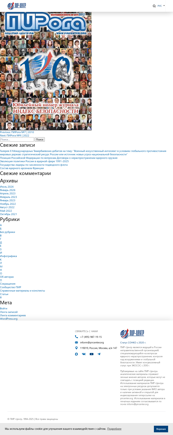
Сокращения (7, 283)
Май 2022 (6, 210)
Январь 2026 (7, 190)
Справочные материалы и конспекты (22, 290)
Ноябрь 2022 (8, 203)
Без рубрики (7, 232)
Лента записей (9, 312)
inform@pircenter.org (92, 342)
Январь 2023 (7, 200)
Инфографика (8, 256)
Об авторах (7, 276)
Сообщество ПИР (10, 287)
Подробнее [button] (114, 428)
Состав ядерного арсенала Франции (22, 168)
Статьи (4, 294)
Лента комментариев (13, 315)
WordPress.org (8, 318)
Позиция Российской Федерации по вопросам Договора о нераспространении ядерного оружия (58, 157)
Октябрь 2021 (8, 214)
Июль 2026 (7, 186)
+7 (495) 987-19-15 (91, 337)
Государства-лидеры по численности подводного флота (34, 164)
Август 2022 (7, 207)
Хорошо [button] (161, 429)
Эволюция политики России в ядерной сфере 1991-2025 (34, 161)
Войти (3, 308)
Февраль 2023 (8, 197)
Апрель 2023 (8, 193)
